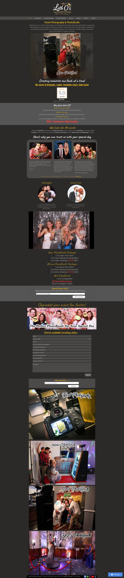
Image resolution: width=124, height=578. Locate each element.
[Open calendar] (89, 339)
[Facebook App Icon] (85, 576)
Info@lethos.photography (68, 576)
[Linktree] (87, 576)
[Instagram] (90, 576)
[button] (92, 247)
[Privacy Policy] (95, 576)
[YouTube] (93, 576)
